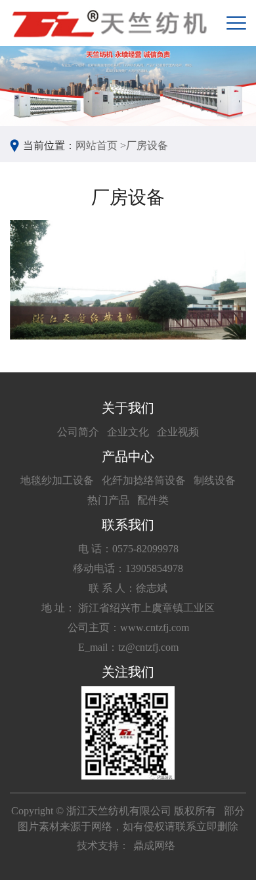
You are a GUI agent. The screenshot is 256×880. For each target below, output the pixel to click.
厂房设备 (147, 145)
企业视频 (178, 431)
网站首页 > (100, 145)
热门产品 (108, 500)
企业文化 (128, 431)
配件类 (153, 500)
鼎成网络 (154, 845)
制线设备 (215, 480)
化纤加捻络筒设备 (144, 480)
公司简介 (78, 431)
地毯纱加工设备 (57, 480)
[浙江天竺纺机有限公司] (108, 23)
